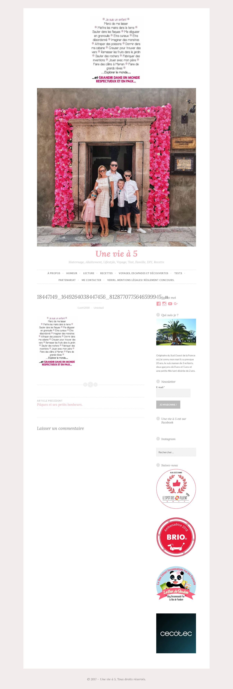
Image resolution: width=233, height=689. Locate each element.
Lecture (88, 273)
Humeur (71, 273)
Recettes (106, 273)
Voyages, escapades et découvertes (143, 273)
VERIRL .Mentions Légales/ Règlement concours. (140, 280)
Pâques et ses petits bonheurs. (60, 403)
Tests (178, 273)
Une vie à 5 (116, 253)
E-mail (160, 387)
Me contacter (91, 280)
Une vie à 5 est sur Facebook (173, 420)
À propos (54, 273)
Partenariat (67, 280)
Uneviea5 (99, 307)
